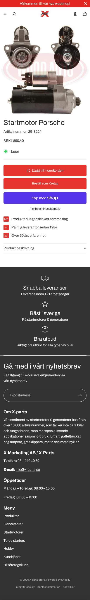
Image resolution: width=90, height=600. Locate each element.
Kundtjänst (12, 557)
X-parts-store (37, 579)
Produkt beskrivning (18, 248)
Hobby (8, 548)
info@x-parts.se (28, 469)
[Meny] (5, 14)
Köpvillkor (68, 586)
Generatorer (12, 524)
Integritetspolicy (25, 586)
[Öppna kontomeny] (75, 14)
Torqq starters (14, 540)
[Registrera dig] (80, 395)
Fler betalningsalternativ (45, 208)
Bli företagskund (16, 565)
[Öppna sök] (14, 14)
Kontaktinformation (48, 586)
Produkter (11, 516)
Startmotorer (13, 532)
